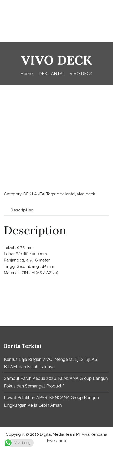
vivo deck (86, 194)
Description (22, 210)
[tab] (22, 210)
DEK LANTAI (51, 73)
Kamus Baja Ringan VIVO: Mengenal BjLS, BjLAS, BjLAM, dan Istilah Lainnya (51, 363)
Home (26, 73)
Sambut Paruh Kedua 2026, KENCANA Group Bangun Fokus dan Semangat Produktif (56, 382)
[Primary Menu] (103, 21)
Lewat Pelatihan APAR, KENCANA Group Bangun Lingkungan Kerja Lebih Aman (51, 401)
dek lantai (66, 194)
